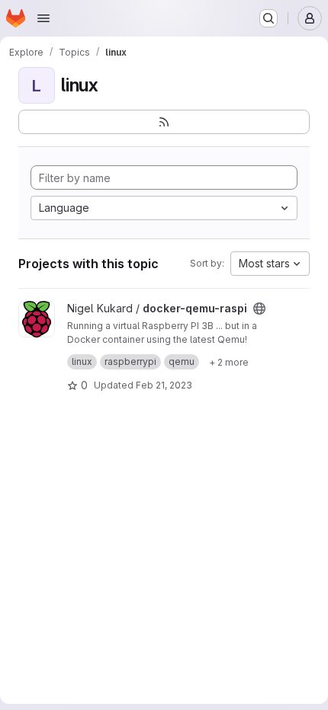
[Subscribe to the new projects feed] (164, 122)
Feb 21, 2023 (164, 385)
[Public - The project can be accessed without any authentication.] (259, 308)
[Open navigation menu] (43, 18)
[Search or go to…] (268, 18)
